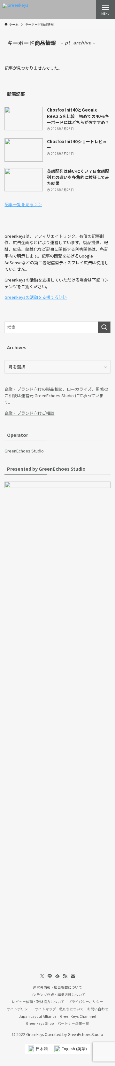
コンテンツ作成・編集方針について (57, 994)
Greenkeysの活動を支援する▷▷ (35, 297)
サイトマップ (45, 1008)
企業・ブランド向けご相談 (29, 413)
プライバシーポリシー (85, 1001)
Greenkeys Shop (40, 1023)
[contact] (73, 976)
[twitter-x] (42, 976)
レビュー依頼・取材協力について (38, 1001)
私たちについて (71, 1008)
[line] (50, 976)
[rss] (65, 976)
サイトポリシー (19, 1008)
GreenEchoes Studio (24, 451)
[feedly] (57, 976)
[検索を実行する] (104, 327)
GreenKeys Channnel (78, 1016)
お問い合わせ (97, 1008)
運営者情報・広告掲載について (57, 987)
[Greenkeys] (15, 9)
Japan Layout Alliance (38, 1016)
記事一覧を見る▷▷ (23, 204)
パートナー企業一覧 (73, 1023)
